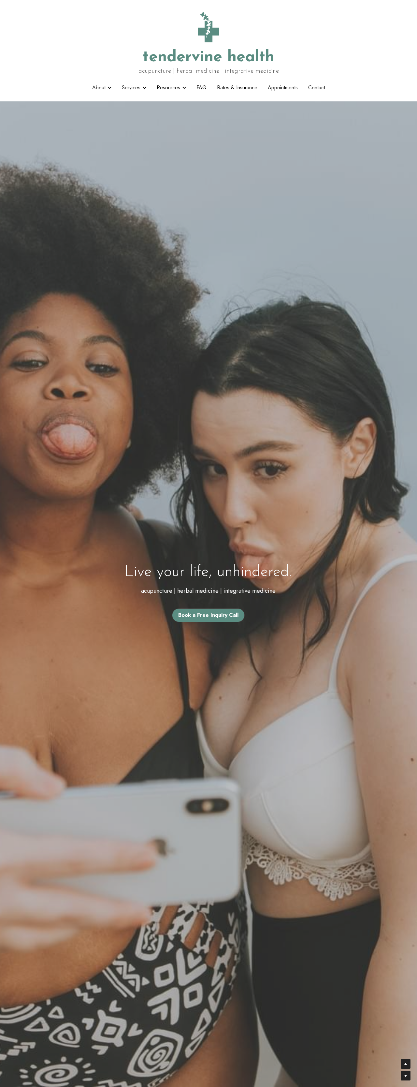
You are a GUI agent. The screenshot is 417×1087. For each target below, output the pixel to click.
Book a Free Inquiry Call (208, 615)
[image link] (209, 25)
